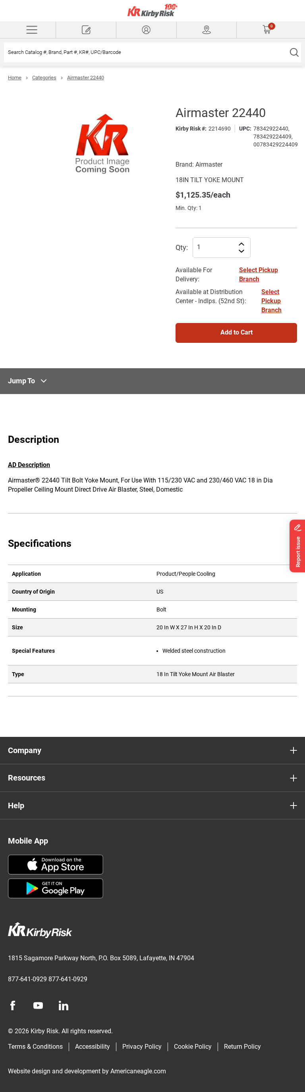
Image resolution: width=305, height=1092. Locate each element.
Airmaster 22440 (85, 78)
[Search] (294, 52)
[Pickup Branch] (207, 29)
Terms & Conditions (35, 1046)
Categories (44, 78)
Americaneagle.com (138, 1071)
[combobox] (145, 52)
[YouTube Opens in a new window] (38, 1005)
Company (24, 750)
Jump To (21, 381)
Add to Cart (236, 332)
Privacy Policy (142, 1046)
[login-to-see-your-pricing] (146, 29)
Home (14, 78)
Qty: (182, 247)
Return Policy (242, 1046)
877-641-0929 (27, 979)
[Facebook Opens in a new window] (12, 1005)
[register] (86, 29)
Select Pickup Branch (271, 301)
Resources (26, 777)
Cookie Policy (193, 1046)
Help (16, 805)
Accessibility (92, 1046)
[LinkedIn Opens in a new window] (63, 1005)
